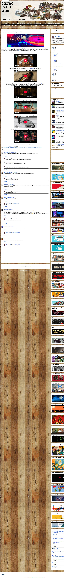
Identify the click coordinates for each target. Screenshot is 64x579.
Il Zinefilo (54, 555)
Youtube (19, 50)
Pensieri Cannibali (22, 115)
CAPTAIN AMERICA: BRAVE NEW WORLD (58, 559)
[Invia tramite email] (14, 146)
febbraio (55, 70)
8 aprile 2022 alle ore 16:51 (13, 172)
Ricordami (42, 83)
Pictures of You (55, 562)
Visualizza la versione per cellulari (25, 266)
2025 (54, 48)
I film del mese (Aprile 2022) (57, 63)
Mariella (5, 197)
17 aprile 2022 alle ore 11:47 (16, 244)
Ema (4, 209)
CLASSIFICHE (5, 23)
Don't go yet (17, 129)
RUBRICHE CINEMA (37, 23)
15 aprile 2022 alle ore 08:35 (9, 226)
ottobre (55, 55)
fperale (5, 184)
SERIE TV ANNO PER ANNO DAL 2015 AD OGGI (51, 23)
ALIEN (60, 25)
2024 (54, 49)
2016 (54, 79)
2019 (54, 75)
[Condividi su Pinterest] (17, 146)
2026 (54, 47)
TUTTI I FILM (29, 23)
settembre (55, 56)
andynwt (38, 577)
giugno (55, 60)
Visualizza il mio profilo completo (56, 43)
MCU (24, 25)
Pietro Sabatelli (8, 203)
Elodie (24, 147)
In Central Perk (55, 548)
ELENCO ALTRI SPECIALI (7, 27)
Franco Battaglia (6, 152)
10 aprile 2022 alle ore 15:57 (9, 209)
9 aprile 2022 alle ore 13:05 (15, 203)
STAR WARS (55, 25)
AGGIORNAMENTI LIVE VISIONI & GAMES (47, 27)
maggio (55, 61)
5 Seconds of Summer (6, 147)
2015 (54, 80)
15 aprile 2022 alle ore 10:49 (16, 232)
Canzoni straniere (21, 147)
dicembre (55, 53)
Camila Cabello (12, 147)
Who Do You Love (31, 68)
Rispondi (5, 154)
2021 (54, 73)
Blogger (44, 577)
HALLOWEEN (41, 25)
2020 (54, 74)
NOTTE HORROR (34, 25)
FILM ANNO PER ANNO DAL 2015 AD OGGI (17, 23)
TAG (20, 25)
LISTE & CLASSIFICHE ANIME (19, 27)
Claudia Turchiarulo (7, 172)
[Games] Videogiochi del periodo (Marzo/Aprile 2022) (58, 66)
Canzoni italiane (16, 147)
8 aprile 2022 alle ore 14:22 (12, 152)
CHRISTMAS (48, 25)
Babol (5, 226)
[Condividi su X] (15, 146)
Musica (31, 147)
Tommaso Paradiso (38, 147)
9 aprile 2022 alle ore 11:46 (10, 197)
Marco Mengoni (28, 147)
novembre (55, 54)
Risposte (6, 156)
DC (28, 25)
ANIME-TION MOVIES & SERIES (32, 27)
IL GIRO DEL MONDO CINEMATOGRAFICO (10, 25)
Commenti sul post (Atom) (26, 270)
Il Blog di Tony (55, 566)
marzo (55, 69)
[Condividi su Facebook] (16, 146)
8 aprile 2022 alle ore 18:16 (9, 184)
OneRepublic (34, 147)
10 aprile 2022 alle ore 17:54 (16, 218)
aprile (55, 62)
